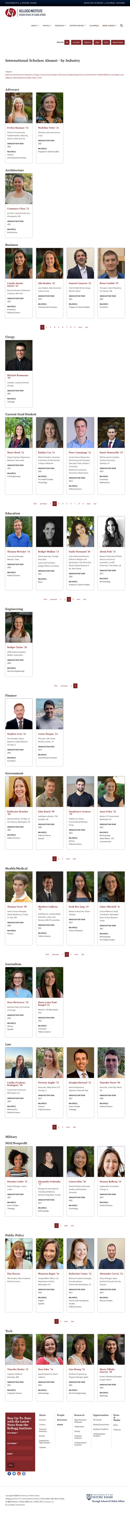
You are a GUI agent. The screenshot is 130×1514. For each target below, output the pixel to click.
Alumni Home (118, 42)
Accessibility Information (15, 1505)
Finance (82, 74)
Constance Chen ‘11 (18, 208)
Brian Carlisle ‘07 (109, 283)
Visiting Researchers (101, 1424)
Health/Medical (104, 74)
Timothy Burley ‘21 (17, 1369)
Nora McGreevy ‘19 (17, 1002)
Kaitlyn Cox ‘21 (46, 452)
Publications (79, 1426)
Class (106, 42)
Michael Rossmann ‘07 (17, 376)
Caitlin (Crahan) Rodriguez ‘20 (16, 1084)
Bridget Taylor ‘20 (17, 647)
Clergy (36, 74)
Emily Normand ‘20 (79, 551)
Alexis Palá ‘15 (108, 551)
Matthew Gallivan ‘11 (48, 908)
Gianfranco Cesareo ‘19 (80, 813)
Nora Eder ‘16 (45, 1369)
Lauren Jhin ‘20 (77, 1181)
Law (122, 74)
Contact (42, 1424)
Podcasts (117, 1429)
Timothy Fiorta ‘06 (110, 1082)
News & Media (108, 25)
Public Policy (32, 78)
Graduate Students (78, 1437)
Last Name (12, 1443)
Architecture (19, 74)
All (67, 42)
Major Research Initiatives (80, 1421)
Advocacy (9, 74)
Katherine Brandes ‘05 (17, 813)
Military (9, 78)
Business (29, 74)
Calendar (94, 25)
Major (97, 42)
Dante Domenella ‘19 (111, 452)
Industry (87, 42)
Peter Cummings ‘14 (80, 452)
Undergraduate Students (80, 1443)
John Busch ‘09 (46, 811)
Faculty (77, 1431)
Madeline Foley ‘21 (48, 127)
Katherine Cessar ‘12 (80, 1273)
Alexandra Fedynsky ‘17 (49, 1183)
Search (121, 27)
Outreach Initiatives (43, 1430)
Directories (62, 1420)
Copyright (9, 1495)
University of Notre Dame (29, 1495)
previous (43, 503)
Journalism (115, 74)
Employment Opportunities (44, 1441)
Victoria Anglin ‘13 (48, 1082)
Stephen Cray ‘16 (16, 733)
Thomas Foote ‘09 (17, 906)
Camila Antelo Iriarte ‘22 (15, 284)
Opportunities (77, 25)
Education (63, 74)
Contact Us (49, 1501)
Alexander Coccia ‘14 (111, 1273)
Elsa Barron (13, 1273)
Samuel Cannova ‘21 (80, 283)
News (115, 1425)
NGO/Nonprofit (19, 78)
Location (76, 42)
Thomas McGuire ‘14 (18, 551)
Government (91, 74)
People (46, 25)
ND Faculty (97, 1420)
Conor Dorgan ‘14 (48, 733)
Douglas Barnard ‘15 (80, 1082)
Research (59, 25)
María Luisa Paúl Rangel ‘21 (47, 1003)
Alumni (60, 1424)
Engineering (73, 74)
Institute (42, 1420)
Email (10, 1454)
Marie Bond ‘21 (15, 452)
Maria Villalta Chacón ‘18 (107, 1370)
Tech (40, 78)
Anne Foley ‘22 (108, 811)
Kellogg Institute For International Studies (22, 1498)
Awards (42, 1436)
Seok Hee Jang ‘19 (78, 906)
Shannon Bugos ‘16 (48, 1273)
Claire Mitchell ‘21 (110, 906)
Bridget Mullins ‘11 (48, 551)
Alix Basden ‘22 (46, 283)
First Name (12, 1433)
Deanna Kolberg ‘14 (110, 1181)
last (86, 327)
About (34, 25)
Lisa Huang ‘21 (77, 1369)
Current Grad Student (49, 74)
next (80, 327)
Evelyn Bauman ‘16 (17, 127)
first (35, 503)
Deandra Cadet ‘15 (17, 1181)
